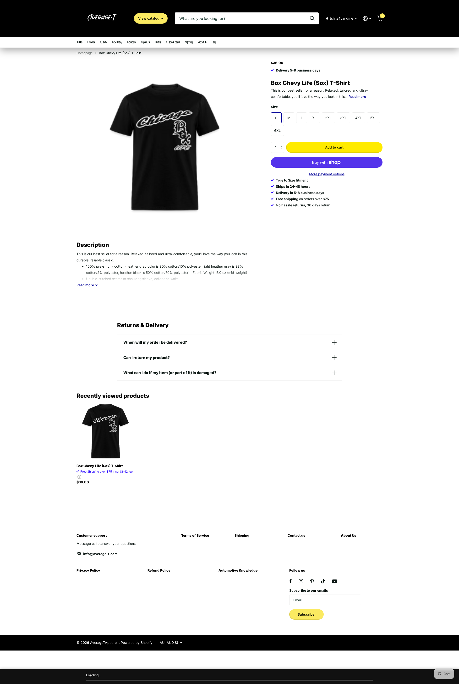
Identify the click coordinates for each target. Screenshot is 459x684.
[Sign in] (367, 18)
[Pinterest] (312, 581)
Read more (357, 96)
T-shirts (79, 42)
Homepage (84, 53)
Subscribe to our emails (308, 590)
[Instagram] (301, 581)
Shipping (188, 42)
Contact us (296, 535)
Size (274, 107)
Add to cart (334, 147)
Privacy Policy (88, 570)
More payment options (326, 174)
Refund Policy (159, 570)
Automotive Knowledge (238, 570)
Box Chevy (117, 42)
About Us (202, 42)
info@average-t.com (100, 554)
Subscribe (306, 614)
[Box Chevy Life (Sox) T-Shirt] (105, 431)
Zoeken (312, 18)
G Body (103, 42)
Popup (79, 477)
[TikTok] (323, 581)
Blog (213, 42)
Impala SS (145, 42)
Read (85, 285)
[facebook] (290, 581)
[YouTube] (334, 581)
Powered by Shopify (137, 642)
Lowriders (131, 42)
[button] (282, 143)
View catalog (149, 18)
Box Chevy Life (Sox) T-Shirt (99, 466)
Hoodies (90, 42)
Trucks (157, 42)
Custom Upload (172, 42)
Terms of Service (195, 535)
